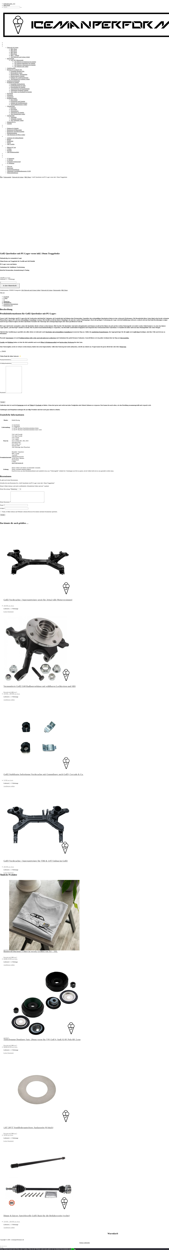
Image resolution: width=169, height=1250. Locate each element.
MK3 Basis (14, 52)
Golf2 (127, 332)
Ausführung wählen (9, 700)
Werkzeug (6, 125)
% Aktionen (7, 153)
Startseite (6, 43)
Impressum (10, 168)
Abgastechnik (11, 106)
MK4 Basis (14, 54)
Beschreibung (7, 302)
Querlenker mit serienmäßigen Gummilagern (58, 332)
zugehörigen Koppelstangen (100, 332)
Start (1, 177)
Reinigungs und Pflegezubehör (15, 131)
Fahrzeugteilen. (124, 338)
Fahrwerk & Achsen (12, 47)
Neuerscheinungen (9, 44)
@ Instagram (10, 158)
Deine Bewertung (5, 489)
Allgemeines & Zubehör (17, 112)
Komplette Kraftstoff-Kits (18, 84)
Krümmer (13, 108)
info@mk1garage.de (17, 463)
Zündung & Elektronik (13, 81)
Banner (9, 139)
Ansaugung (10, 96)
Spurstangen (9, 338)
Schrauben (10, 95)
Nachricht (2, 392)
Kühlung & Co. (11, 122)
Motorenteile (10, 58)
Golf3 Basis (136, 332)
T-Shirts (9, 149)
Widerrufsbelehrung (12, 173)
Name (5, 359)
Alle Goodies (10, 144)
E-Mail (5, 363)
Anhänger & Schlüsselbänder (15, 138)
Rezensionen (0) (8, 305)
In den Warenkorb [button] (9, 611)
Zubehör (9, 123)
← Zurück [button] (3, 351)
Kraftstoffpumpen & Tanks (18, 85)
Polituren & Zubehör (13, 128)
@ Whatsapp (10, 163)
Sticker (9, 142)
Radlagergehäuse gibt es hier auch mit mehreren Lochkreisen (37, 338)
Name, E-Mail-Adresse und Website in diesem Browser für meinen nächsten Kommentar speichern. (29, 511)
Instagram (20, 405)
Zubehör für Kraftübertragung (19, 103)
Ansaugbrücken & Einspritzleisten (20, 88)
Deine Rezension (5, 502)
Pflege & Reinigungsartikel (49, 342)
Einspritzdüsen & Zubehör (18, 87)
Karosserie (10, 93)
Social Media (7, 157)
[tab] (86, 302)
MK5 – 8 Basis (15, 55)
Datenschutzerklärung (13, 169)
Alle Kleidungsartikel (13, 152)
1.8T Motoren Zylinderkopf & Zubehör (25, 62)
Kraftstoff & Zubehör (13, 82)
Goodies (6, 136)
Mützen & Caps (11, 147)
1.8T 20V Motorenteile (17, 60)
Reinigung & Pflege (9, 127)
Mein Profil (7, 5)
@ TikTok (10, 160)
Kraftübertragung (12, 98)
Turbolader (14, 117)
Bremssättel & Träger (16, 73)
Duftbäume (10, 141)
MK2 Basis (14, 50)
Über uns (6, 165)
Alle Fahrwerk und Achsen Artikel (20, 57)
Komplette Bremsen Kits (17, 71)
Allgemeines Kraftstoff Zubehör (19, 90)
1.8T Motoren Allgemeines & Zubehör (25, 65)
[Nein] (75, 1249)
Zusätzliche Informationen (11, 304)
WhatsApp (123, 346)
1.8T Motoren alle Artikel (21, 66)
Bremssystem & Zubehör (17, 76)
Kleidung (6, 146)
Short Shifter (14, 100)
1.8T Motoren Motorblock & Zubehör (24, 63)
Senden (3, 402)
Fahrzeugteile (7, 46)
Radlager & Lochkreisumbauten (19, 77)
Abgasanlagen (14, 111)
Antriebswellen (11, 68)
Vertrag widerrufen (84, 1242)
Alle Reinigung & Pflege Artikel (16, 134)
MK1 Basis (14, 49)
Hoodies (9, 150)
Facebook (38, 405)
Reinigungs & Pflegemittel (14, 130)
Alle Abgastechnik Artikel (18, 114)
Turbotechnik (10, 115)
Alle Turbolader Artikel (17, 120)
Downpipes (14, 109)
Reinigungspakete (12, 133)
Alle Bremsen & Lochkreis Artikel (20, 79)
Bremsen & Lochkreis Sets (14, 69)
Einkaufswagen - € (9, 3)
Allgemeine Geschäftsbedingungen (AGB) (19, 171)
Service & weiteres (9, 155)
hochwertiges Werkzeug (67, 342)
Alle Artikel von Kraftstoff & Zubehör (21, 92)
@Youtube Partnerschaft (14, 161)
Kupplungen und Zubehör (18, 101)
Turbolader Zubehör (16, 119)
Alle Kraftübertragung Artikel (19, 104)
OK (72, 1249)
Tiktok (32, 405)
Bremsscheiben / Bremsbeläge (19, 74)
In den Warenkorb (10, 286)
